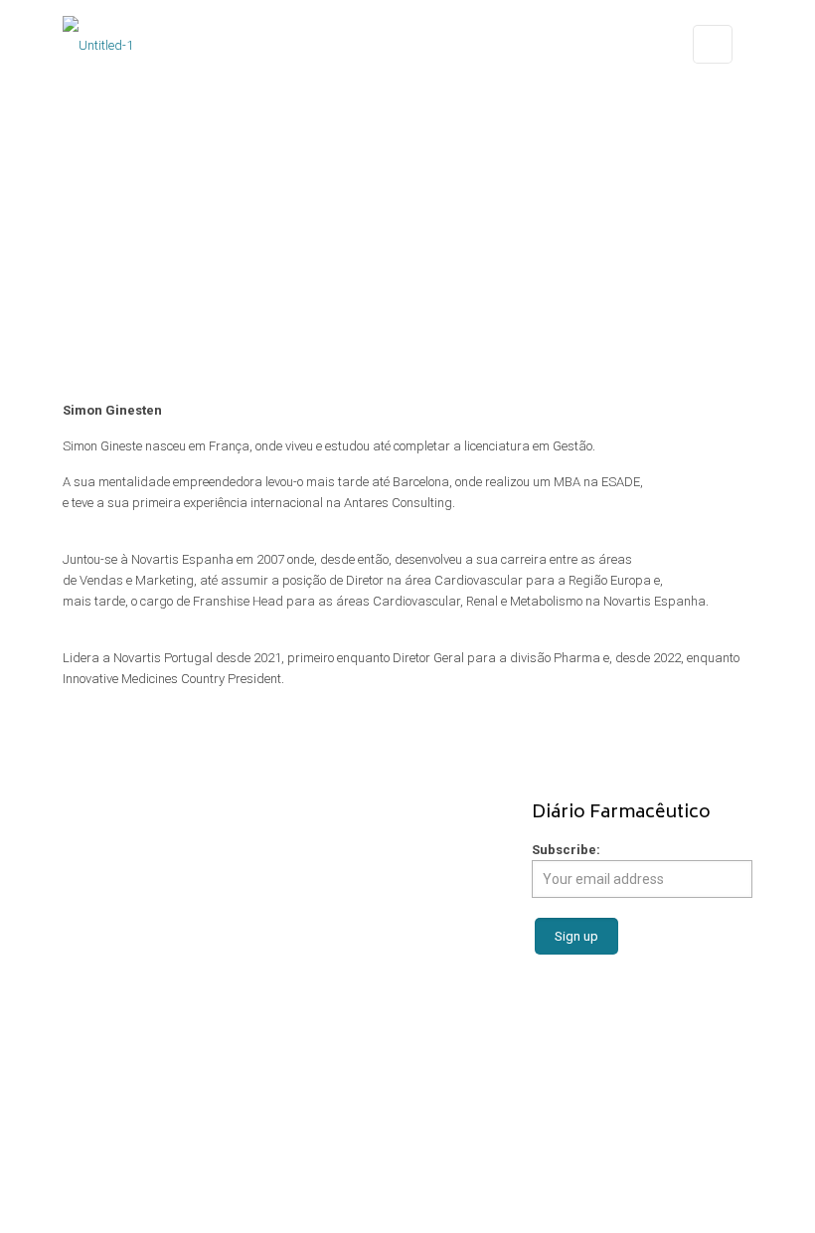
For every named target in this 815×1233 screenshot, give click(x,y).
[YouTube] (407, 1202)
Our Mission (96, 855)
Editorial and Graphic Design (379, 960)
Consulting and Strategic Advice (387, 876)
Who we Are (95, 834)
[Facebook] (380, 1202)
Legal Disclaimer (685, 1146)
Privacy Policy (407, 1166)
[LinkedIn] (433, 1202)
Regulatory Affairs (348, 855)
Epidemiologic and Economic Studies (399, 897)
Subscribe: (566, 849)
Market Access (339, 834)
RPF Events (94, 954)
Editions (85, 933)
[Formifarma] (98, 44)
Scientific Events (342, 980)
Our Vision (91, 876)
